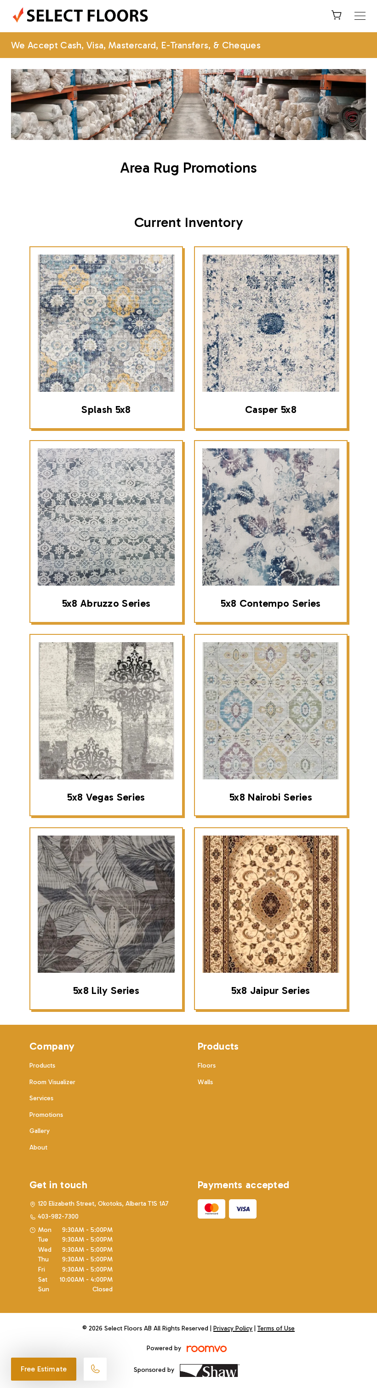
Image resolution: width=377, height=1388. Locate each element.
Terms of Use (276, 1328)
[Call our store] (95, 1369)
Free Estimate (44, 1369)
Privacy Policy (232, 1328)
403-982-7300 (58, 1216)
